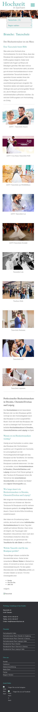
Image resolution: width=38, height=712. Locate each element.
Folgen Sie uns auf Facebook (21, 692)
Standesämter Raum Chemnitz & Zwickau (15, 646)
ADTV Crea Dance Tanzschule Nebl (18, 156)
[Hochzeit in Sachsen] (14, 5)
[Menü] (33, 5)
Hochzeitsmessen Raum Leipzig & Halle (15, 641)
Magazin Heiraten (8, 675)
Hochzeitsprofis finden (9, 633)
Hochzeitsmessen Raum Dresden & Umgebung (17, 636)
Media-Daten (6, 669)
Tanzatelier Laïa (18, 272)
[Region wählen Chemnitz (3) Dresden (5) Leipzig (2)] (21, 25)
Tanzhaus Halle (18, 301)
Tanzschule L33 (18, 359)
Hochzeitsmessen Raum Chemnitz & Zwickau (16, 638)
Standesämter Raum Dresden (11, 644)
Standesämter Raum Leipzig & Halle (13, 649)
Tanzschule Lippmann (18, 388)
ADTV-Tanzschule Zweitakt (18, 243)
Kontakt (5, 661)
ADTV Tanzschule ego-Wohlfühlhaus (18, 185)
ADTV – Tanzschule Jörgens (18, 127)
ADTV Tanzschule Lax (18, 214)
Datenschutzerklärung (9, 667)
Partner (5, 672)
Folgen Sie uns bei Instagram (16, 687)
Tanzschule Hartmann (18, 330)
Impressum (6, 664)
